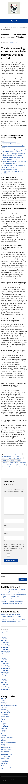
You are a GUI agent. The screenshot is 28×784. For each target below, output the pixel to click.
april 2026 (4, 639)
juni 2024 (3, 677)
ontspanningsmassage (7, 737)
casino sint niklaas (6, 704)
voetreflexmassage (6, 767)
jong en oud (16, 458)
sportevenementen (6, 749)
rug (2, 739)
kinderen (3, 721)
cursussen (4, 709)
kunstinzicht (4, 726)
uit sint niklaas (5, 758)
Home (2, 27)
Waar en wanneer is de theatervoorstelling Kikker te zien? (11, 143)
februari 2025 (5, 663)
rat (14, 464)
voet (2, 765)
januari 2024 (4, 686)
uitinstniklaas (4, 614)
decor (20, 454)
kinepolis (3, 723)
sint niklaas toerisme (6, 747)
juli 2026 (3, 633)
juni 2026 (3, 635)
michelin (3, 732)
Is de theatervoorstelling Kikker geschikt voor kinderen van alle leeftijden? (13, 150)
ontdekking (9, 464)
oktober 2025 (4, 649)
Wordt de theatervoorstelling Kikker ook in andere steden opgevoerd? (13, 162)
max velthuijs (23, 462)
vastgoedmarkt (5, 761)
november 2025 (5, 647)
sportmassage (5, 751)
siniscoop (3, 744)
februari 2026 (5, 642)
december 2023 (5, 688)
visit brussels (4, 763)
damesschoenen (5, 712)
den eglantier (4, 714)
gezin (14, 456)
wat (2, 768)
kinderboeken (5, 460)
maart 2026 (4, 640)
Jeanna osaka (4, 619)
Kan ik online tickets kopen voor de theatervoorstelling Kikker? (12, 158)
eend (25, 454)
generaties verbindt (6, 456)
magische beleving (14, 462)
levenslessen (5, 462)
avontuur (7, 454)
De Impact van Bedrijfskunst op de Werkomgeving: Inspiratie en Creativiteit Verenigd (12, 597)
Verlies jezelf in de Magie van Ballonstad (12, 601)
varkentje (18, 467)
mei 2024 (3, 679)
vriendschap (5, 469)
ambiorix (3, 698)
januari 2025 (4, 665)
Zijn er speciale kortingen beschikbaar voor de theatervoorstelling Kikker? (13, 154)
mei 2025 (3, 658)
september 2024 (5, 672)
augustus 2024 (5, 674)
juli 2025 (3, 654)
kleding (3, 725)
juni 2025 (3, 656)
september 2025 (5, 651)
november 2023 (5, 689)
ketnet (3, 719)
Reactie (6, 495)
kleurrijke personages (15, 460)
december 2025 (5, 646)
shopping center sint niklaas (8, 742)
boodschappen (14, 454)
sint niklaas (4, 746)
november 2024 (5, 668)
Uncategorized (5, 760)
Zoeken (3, 576)
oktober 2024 (4, 670)
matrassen (4, 730)
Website (6, 533)
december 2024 (5, 667)
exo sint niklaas (5, 716)
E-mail (6, 525)
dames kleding (5, 711)
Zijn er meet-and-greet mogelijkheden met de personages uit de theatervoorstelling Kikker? (13, 167)
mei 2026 (3, 637)
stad (2, 753)
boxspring (4, 702)
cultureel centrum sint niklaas (9, 705)
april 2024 (4, 681)
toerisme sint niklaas (6, 754)
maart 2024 (4, 682)
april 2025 (4, 660)
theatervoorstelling (21, 464)
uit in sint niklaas (5, 756)
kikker (21, 458)
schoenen (3, 740)
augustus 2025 (5, 653)
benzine (3, 700)
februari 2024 (5, 684)
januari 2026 (4, 644)
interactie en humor (6, 458)
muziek (3, 464)
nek (2, 733)
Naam (6, 517)
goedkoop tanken (5, 718)
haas (18, 456)
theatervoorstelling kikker (8, 467)
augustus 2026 (5, 632)
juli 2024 (3, 675)
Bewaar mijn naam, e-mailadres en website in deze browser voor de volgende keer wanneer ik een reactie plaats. (14, 548)
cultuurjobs (4, 707)
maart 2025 (4, 661)
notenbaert (4, 735)
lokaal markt (4, 728)
